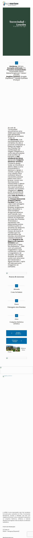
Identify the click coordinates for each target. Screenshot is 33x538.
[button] (8, 349)
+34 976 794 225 (7, 533)
